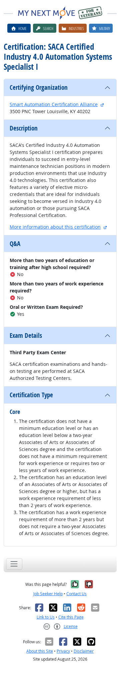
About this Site (39, 651)
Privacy (63, 651)
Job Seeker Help (48, 594)
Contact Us (76, 594)
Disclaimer (84, 651)
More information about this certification (55, 227)
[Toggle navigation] (14, 564)
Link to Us (46, 617)
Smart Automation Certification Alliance (54, 104)
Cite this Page (71, 617)
